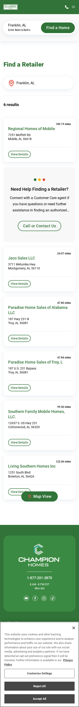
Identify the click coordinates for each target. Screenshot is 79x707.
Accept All (39, 698)
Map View (42, 496)
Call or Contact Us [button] (39, 226)
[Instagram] (44, 598)
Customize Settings (39, 673)
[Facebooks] (35, 598)
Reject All (39, 686)
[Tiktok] (52, 598)
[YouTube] (26, 598)
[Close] (74, 628)
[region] (39, 664)
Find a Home (58, 27)
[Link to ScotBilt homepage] (11, 7)
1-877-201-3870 (39, 578)
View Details (19, 154)
